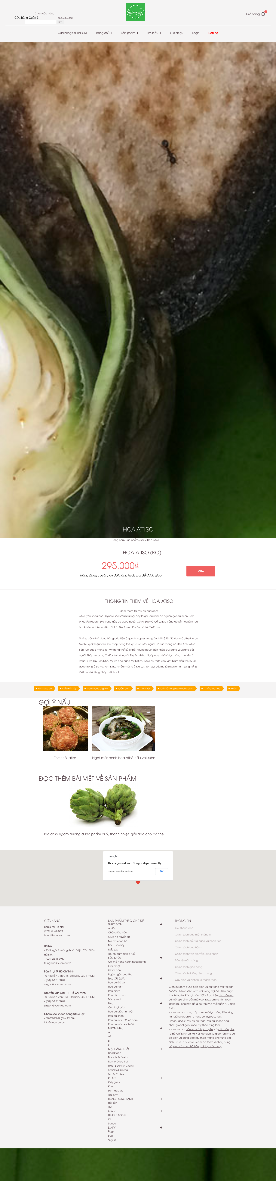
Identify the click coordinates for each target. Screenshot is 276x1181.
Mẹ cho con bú (117, 941)
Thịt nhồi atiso (65, 757)
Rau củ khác (116, 1015)
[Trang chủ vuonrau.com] (135, 12)
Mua (201, 571)
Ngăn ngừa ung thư (97, 688)
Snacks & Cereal (118, 1069)
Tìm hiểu (152, 32)
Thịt (110, 1107)
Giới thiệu (176, 32)
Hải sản (112, 1102)
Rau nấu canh (116, 995)
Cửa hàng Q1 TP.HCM (72, 32)
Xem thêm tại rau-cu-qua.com (139, 610)
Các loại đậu (116, 1007)
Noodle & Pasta (117, 1057)
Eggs (111, 1131)
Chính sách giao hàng (188, 966)
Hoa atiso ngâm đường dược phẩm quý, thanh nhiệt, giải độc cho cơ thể (103, 833)
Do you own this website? (121, 871)
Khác (234, 688)
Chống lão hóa (212, 688)
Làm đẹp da (45, 688)
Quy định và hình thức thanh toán (195, 979)
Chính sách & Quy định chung (193, 973)
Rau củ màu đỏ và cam (123, 1020)
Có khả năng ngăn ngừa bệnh (177, 688)
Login (195, 32)
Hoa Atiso (153, 539)
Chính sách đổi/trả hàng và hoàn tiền (198, 940)
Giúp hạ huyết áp (119, 936)
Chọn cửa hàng (44, 13)
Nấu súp (113, 949)
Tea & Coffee (116, 1074)
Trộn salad (114, 999)
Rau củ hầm (115, 986)
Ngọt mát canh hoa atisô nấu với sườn (123, 757)
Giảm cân (123, 688)
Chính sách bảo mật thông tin (193, 934)
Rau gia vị (114, 990)
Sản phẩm (128, 32)
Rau (142, 539)
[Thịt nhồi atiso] (65, 728)
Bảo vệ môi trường (186, 960)
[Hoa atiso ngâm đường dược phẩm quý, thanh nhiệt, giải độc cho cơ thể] (103, 804)
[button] (138, 881)
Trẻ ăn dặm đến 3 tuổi (121, 953)
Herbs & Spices (117, 1115)
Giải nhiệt (145, 688)
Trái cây (113, 1094)
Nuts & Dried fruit (118, 1061)
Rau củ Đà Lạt (117, 982)
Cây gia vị (114, 1082)
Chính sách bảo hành (188, 947)
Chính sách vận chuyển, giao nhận (196, 953)
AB (110, 1036)
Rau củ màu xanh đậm (122, 1024)
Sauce (112, 1123)
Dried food (114, 1052)
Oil (110, 1119)
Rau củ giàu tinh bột (120, 1011)
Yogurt (112, 1139)
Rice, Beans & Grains (120, 1065)
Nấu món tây (69, 688)
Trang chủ (102, 32)
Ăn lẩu (112, 928)
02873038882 (53, 1018)
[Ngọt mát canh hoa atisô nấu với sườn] (123, 728)
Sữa (110, 1135)
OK (162, 871)
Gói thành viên (184, 927)
